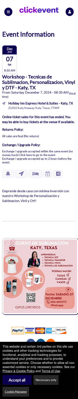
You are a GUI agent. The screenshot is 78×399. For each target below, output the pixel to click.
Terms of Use (51, 371)
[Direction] (21, 174)
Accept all (17, 380)
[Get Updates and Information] (8, 174)
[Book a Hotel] (35, 174)
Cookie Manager (16, 391)
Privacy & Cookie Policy (19, 371)
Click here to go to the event (37, 155)
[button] (70, 12)
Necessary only (46, 380)
